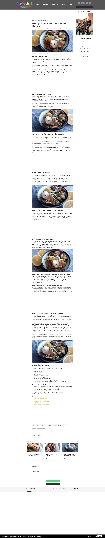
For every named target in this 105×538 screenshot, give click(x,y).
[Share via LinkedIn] (38, 431)
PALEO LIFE (51, 13)
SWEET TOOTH (36, 13)
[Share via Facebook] (32, 431)
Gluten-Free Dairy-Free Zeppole (51, 455)
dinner (34, 425)
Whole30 (38, 428)
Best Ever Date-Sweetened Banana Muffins (34, 455)
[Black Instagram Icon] (77, 488)
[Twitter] (82, 3)
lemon (38, 425)
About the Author (85, 39)
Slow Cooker (42, 428)
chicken (46, 425)
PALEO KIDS (57, 13)
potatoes (42, 425)
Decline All (95, 536)
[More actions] (72, 20)
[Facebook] (79, 3)
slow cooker (59, 425)
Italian (50, 425)
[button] (45, 4)
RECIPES (34, 428)
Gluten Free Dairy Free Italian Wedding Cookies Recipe (69, 455)
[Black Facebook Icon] (72, 488)
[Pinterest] (87, 3)
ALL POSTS (29, 13)
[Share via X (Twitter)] (35, 431)
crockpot (64, 425)
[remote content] (52, 84)
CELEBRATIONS (43, 13)
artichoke (54, 425)
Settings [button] (89, 536)
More (67, 13)
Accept (100, 536)
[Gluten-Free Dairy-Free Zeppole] (52, 447)
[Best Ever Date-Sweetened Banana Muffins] (35, 447)
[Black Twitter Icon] (74, 488)
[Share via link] (40, 431)
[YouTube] (84, 3)
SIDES (63, 13)
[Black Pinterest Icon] (75, 488)
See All (77, 441)
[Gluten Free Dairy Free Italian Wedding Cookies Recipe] (70, 447)
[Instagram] (90, 3)
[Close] (103, 536)
